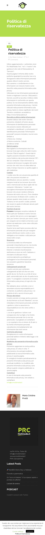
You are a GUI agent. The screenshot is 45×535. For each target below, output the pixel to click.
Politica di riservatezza (22, 534)
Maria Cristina (17, 57)
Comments (14, 60)
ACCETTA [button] (30, 531)
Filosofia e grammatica (15, 473)
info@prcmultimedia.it (14, 382)
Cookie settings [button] (17, 531)
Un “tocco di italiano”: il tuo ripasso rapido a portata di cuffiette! (22, 479)
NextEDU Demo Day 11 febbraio (19, 470)
